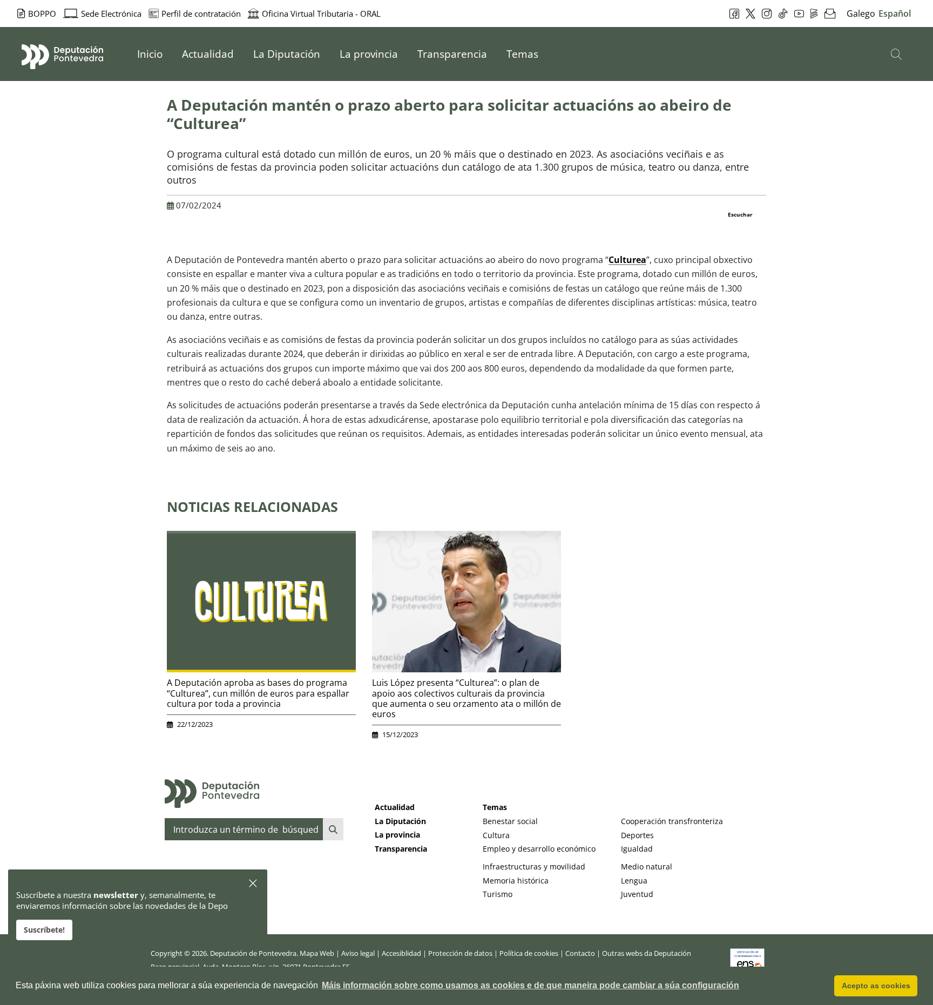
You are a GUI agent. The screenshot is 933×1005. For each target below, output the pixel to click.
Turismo (497, 894)
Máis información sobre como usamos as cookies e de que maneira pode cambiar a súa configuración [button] (530, 985)
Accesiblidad (401, 953)
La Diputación (400, 821)
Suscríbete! (44, 930)
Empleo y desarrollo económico (539, 849)
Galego (861, 13)
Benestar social (510, 821)
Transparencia (401, 849)
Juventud (637, 894)
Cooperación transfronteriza (672, 821)
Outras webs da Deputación (646, 953)
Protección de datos (460, 953)
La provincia (397, 834)
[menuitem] (150, 54)
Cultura (496, 835)
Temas (495, 807)
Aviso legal (358, 953)
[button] (253, 884)
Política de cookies (528, 953)
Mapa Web (317, 953)
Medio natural (646, 866)
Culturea (627, 260)
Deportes (637, 835)
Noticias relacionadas (252, 506)
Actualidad (395, 807)
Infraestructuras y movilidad (534, 866)
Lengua (634, 880)
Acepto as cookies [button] (876, 985)
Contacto (580, 953)
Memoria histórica (516, 880)
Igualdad (637, 849)
